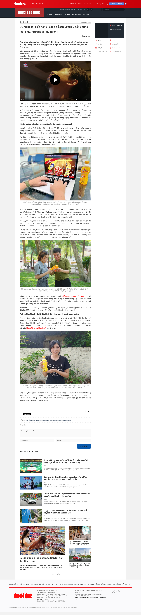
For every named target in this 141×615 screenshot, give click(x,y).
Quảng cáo (100, 4)
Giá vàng (100, 44)
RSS (77, 599)
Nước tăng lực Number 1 (36, 328)
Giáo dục (103, 584)
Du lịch (71, 584)
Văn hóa (86, 584)
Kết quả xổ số (115, 44)
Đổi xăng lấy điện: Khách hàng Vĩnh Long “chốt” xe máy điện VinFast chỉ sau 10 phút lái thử (65, 478)
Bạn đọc (127, 584)
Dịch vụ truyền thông (80, 597)
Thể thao (97, 584)
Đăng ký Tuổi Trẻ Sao (116, 4)
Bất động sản (76, 14)
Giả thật (122, 584)
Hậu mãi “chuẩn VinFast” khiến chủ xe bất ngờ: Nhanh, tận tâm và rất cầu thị (79, 565)
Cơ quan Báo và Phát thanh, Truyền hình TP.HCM (51, 601)
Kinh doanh (55, 584)
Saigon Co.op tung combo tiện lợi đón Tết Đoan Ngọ (41, 559)
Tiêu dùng (49, 14)
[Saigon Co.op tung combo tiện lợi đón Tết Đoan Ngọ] (42, 540)
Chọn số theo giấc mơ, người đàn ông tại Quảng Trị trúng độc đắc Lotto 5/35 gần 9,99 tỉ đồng (66, 461)
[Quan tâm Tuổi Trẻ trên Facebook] (118, 591)
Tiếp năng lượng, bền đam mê (74, 296)
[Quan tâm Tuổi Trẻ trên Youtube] (113, 591)
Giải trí (92, 584)
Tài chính (67, 14)
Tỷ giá (99, 40)
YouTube (82, 4)
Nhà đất (109, 584)
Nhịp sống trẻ (78, 584)
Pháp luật (48, 584)
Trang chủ (12, 584)
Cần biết (91, 4)
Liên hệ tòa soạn (116, 51)
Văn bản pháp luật (117, 48)
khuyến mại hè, (31, 420)
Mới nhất (35, 452)
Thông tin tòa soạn (42, 599)
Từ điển (114, 40)
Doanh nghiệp (58, 14)
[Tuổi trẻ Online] (23, 595)
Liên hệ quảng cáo (102, 51)
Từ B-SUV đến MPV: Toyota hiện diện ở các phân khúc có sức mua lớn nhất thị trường (67, 495)
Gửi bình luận (84, 446)
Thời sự (36, 584)
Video (31, 584)
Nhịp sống (86, 14)
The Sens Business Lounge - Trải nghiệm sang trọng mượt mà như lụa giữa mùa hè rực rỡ (79, 543)
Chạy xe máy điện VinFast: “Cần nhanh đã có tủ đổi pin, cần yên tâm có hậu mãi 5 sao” (65, 511)
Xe (68, 584)
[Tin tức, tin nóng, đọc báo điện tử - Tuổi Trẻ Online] (20, 4)
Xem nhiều (26, 584)
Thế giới (41, 584)
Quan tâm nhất (25, 452)
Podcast (73, 4)
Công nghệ (63, 584)
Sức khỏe (116, 584)
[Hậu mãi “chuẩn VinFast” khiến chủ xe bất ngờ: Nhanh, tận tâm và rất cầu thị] (80, 555)
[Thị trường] (29, 12)
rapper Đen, (53, 420)
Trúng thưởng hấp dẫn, (43, 420)
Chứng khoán (101, 48)
